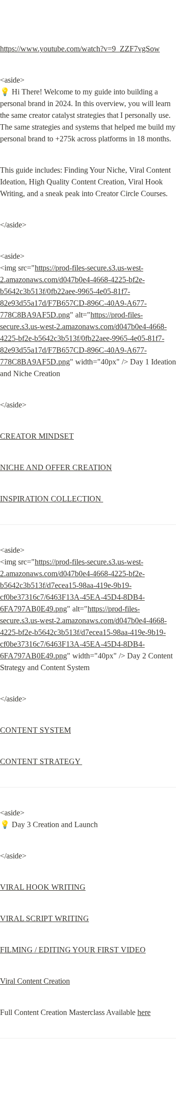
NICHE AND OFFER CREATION (56, 467)
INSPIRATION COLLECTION (51, 499)
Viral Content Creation (35, 981)
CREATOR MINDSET (37, 436)
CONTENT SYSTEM (35, 730)
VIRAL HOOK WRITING (43, 887)
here (144, 1012)
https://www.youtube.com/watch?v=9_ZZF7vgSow (80, 49)
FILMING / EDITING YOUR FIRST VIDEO (73, 950)
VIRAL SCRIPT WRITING (44, 918)
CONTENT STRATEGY (41, 761)
